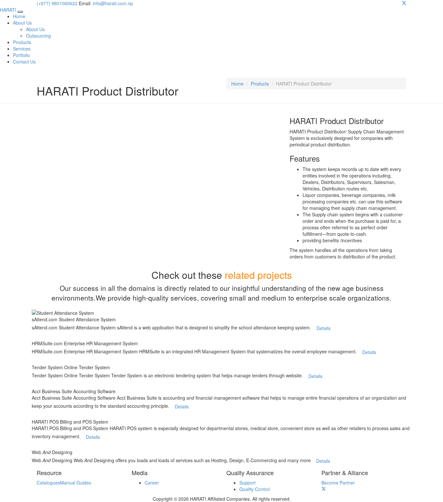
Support (247, 482)
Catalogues (48, 482)
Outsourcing (38, 35)
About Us (22, 22)
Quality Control (254, 489)
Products (22, 42)
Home (19, 16)
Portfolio (21, 55)
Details (323, 328)
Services (21, 48)
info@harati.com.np (113, 3)
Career (152, 482)
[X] (404, 3)
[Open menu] (20, 12)
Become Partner (338, 482)
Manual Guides (75, 482)
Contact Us (24, 61)
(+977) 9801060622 (57, 3)
